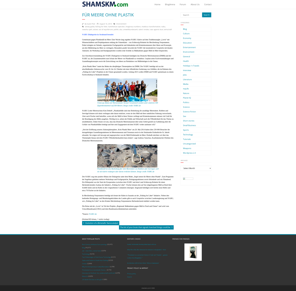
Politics (186, 102)
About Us (195, 4)
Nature (186, 93)
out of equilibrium (106, 29)
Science (186, 107)
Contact (208, 4)
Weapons (187, 148)
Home (157, 4)
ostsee (95, 29)
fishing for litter (101, 26)
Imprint (129, 277)
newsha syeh (87, 29)
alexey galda (90, 26)
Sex (184, 116)
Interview (187, 70)
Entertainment (189, 47)
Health (186, 61)
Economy (187, 38)
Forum (183, 4)
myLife (186, 88)
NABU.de (93, 214)
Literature (187, 79)
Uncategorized (189, 143)
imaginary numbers (133, 26)
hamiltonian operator (116, 26)
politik (116, 29)
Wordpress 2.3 (189, 153)
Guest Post (91, 24)
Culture (186, 33)
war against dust (156, 29)
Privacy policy (131, 274)
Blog (185, 29)
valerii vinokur (144, 29)
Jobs (185, 75)
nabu (163, 26)
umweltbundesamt (130, 29)
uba (120, 29)
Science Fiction (189, 111)
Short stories (188, 120)
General (186, 56)
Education (187, 43)
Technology (188, 134)
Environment (121, 24)
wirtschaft (168, 29)
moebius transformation (151, 26)
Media (185, 84)
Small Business (189, 125)
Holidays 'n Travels (191, 65)
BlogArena (170, 4)
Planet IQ (187, 98)
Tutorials (187, 139)
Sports (186, 130)
